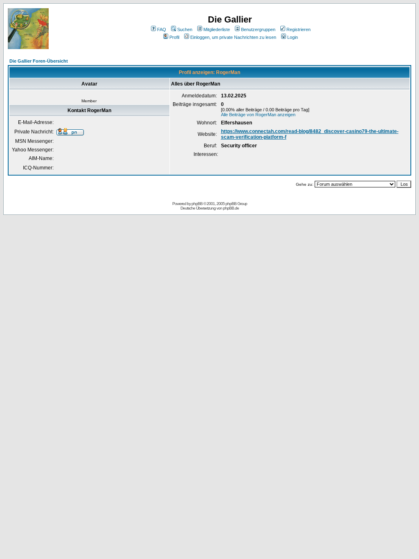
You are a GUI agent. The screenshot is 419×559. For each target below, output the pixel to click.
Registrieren (298, 29)
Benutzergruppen (258, 29)
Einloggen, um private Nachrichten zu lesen (233, 37)
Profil (174, 37)
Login (292, 37)
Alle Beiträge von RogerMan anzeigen (258, 114)
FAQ (161, 29)
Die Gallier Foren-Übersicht (38, 61)
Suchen (184, 29)
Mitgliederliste (216, 29)
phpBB (197, 203)
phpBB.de (231, 208)
